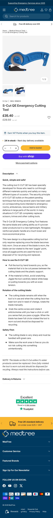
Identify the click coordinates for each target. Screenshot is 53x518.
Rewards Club (33, 509)
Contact (22, 509)
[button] (50, 9)
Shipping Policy (21, 512)
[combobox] (26, 16)
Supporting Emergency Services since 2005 (26, 3)
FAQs (44, 512)
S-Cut (5, 101)
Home (5, 30)
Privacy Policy (34, 512)
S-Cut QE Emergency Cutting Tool (15, 32)
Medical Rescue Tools (17, 30)
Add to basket (35, 148)
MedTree (11, 505)
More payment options (26, 163)
